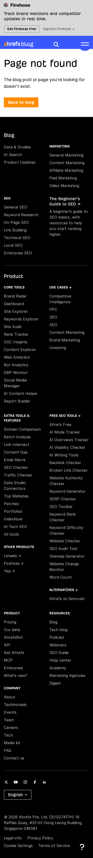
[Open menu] (85, 44)
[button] (56, 44)
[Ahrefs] (12, 44)
